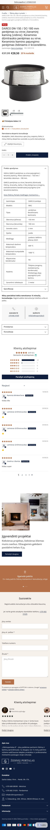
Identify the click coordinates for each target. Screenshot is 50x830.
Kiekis (4, 150)
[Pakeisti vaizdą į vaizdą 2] (16, 113)
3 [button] (25, 475)
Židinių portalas (22, 819)
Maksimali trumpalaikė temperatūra (15, 252)
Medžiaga (10, 239)
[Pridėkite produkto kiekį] (12, 155)
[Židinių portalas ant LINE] (14, 769)
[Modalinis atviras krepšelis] (46, 7)
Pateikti (8, 682)
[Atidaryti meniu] (3, 7)
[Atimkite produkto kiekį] (4, 155)
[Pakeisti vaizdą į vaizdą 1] (5, 113)
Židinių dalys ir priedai (17, 13)
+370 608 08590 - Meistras (16, 786)
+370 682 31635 (13, 316)
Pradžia (4, 13)
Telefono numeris (9, 643)
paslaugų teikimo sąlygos (16, 690)
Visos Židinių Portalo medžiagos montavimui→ (22, 195)
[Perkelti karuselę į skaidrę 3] (26, 586)
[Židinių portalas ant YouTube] (10, 769)
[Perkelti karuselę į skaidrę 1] (23, 586)
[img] (7, 392)
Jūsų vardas (6, 621)
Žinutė (5, 654)
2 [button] (22, 475)
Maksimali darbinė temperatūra (13, 245)
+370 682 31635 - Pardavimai (17, 790)
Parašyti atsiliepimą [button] (25, 377)
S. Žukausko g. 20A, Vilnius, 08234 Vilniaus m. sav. (25, 799)
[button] (15, 360)
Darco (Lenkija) (17, 48)
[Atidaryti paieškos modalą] (7, 7)
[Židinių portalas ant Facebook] (3, 769)
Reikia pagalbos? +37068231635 (25, 2)
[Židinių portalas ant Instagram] (6, 769)
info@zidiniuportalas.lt (36, 316)
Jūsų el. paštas (8, 632)
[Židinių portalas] (25, 7)
